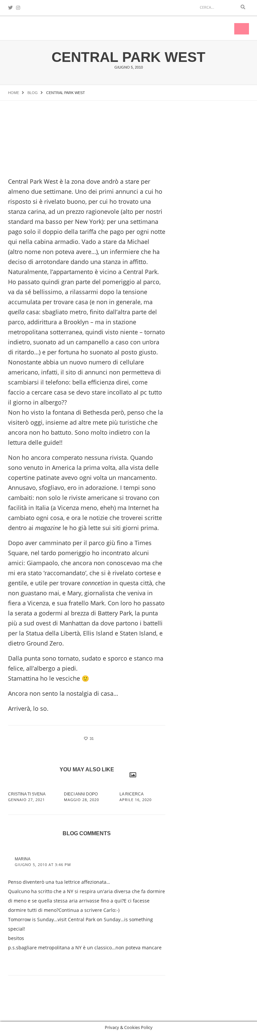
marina (22, 859)
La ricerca (131, 794)
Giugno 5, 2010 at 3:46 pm (43, 864)
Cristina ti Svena (27, 794)
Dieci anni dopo (81, 794)
